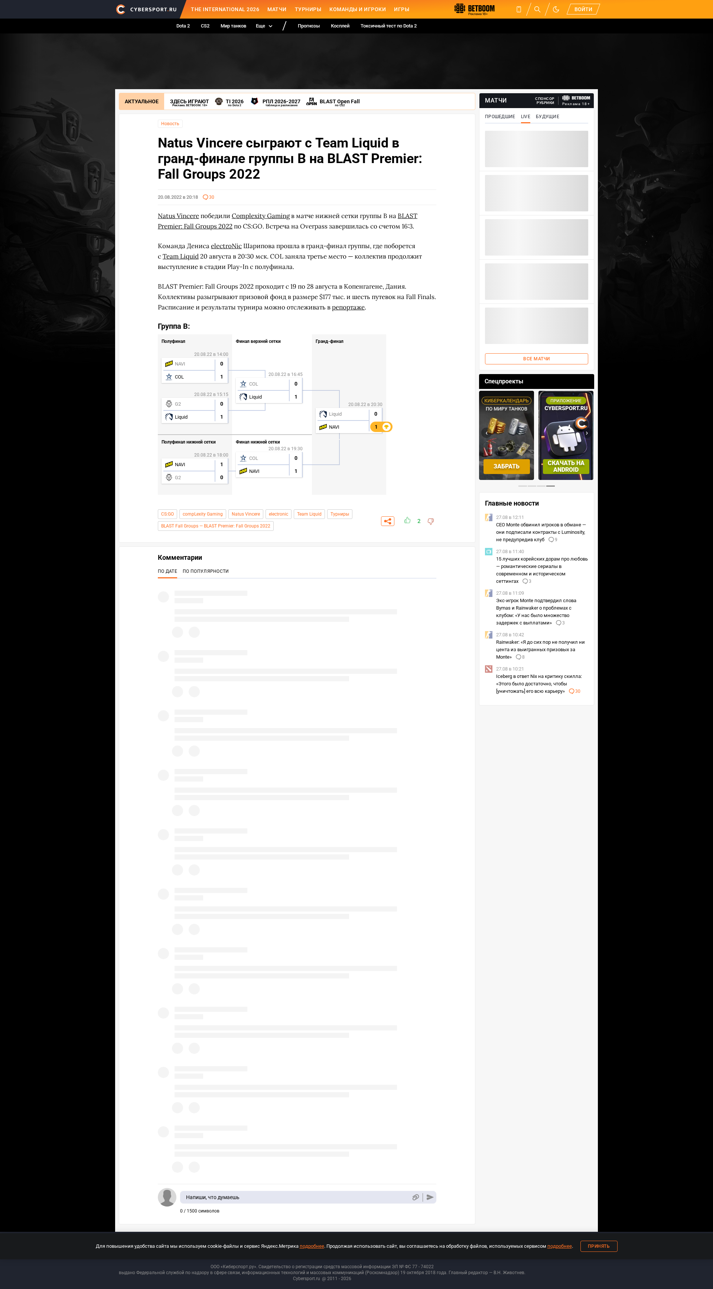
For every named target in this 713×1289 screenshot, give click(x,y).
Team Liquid (309, 514)
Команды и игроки (357, 9)
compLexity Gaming (203, 514)
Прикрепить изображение (415, 1197)
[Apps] (518, 9)
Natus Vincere (246, 514)
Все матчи (536, 358)
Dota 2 (183, 26)
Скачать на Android (566, 466)
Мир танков (233, 26)
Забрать (507, 466)
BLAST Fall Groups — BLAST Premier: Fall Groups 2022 (215, 526)
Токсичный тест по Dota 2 (389, 26)
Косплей (340, 26)
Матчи (277, 9)
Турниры (308, 9)
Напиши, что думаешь (213, 1197)
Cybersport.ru (306, 1278)
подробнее (312, 1246)
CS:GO (167, 514)
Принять (599, 1246)
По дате (167, 571)
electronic (278, 514)
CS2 (205, 26)
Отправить (430, 1197)
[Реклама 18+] (576, 97)
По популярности (206, 571)
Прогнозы (309, 26)
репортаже (348, 307)
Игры (401, 9)
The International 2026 (225, 9)
